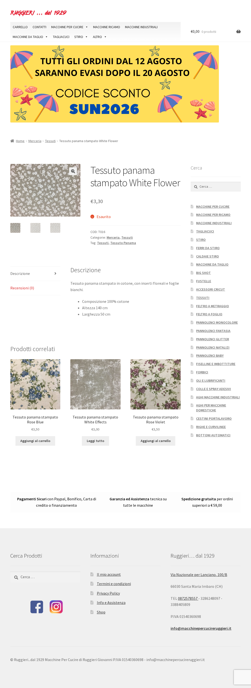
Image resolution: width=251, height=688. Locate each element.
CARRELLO (20, 27)
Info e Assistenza (111, 602)
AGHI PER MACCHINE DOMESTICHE (211, 407)
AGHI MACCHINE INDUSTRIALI (218, 397)
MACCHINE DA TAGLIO (28, 37)
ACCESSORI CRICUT (210, 289)
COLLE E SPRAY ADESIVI (213, 389)
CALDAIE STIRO (207, 256)
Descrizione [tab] (20, 273)
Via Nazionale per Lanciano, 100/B (199, 574)
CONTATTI (39, 27)
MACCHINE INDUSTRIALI (141, 27)
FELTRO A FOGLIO (209, 314)
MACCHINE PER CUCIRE (67, 27)
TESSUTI (202, 297)
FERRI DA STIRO (208, 248)
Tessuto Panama (123, 243)
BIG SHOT (203, 272)
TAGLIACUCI (61, 37)
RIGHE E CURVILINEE (211, 427)
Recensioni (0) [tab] (22, 287)
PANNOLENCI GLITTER (212, 339)
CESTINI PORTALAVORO (214, 418)
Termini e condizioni (114, 583)
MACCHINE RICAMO (106, 27)
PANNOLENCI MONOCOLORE (217, 322)
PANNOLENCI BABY (210, 355)
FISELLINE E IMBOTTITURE (215, 364)
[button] (73, 171)
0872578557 (188, 598)
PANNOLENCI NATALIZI (212, 347)
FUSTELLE (203, 281)
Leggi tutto (95, 441)
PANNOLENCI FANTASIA (213, 331)
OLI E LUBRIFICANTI (210, 380)
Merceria (34, 141)
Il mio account (109, 574)
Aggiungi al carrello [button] (35, 441)
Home (20, 141)
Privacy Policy (108, 593)
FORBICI (202, 372)
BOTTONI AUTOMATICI (213, 435)
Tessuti (50, 141)
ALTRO (97, 37)
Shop (101, 612)
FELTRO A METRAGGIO (212, 306)
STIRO (78, 37)
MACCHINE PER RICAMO (213, 214)
